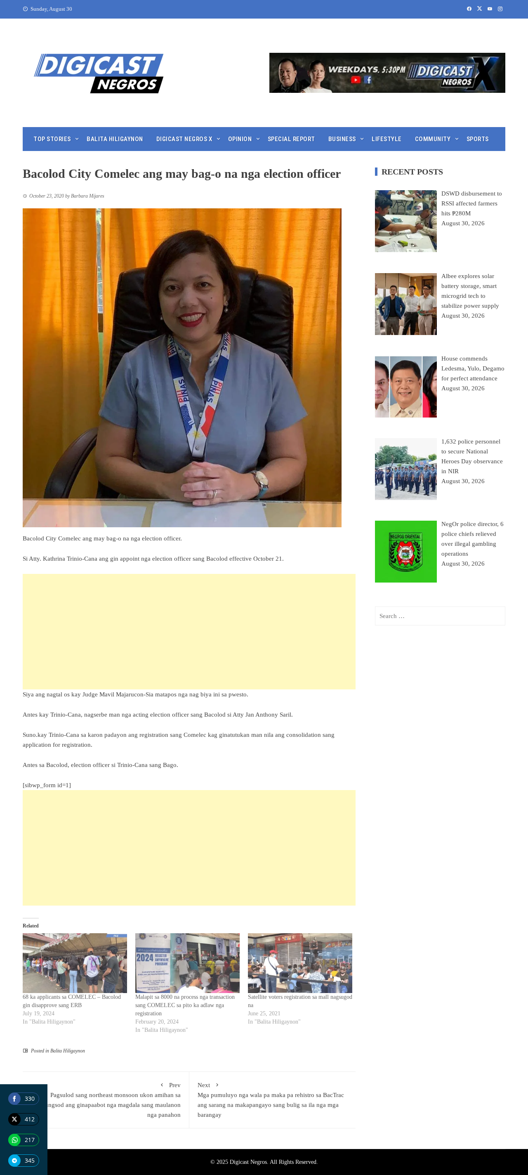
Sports (478, 139)
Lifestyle (387, 139)
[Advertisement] (189, 631)
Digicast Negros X (184, 139)
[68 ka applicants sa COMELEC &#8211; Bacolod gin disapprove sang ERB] (75, 963)
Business (342, 139)
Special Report (291, 139)
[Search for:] (440, 616)
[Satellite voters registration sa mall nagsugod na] (300, 963)
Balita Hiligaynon (115, 139)
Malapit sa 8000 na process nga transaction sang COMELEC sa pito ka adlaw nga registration (185, 1005)
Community (433, 139)
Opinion (240, 139)
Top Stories (52, 139)
